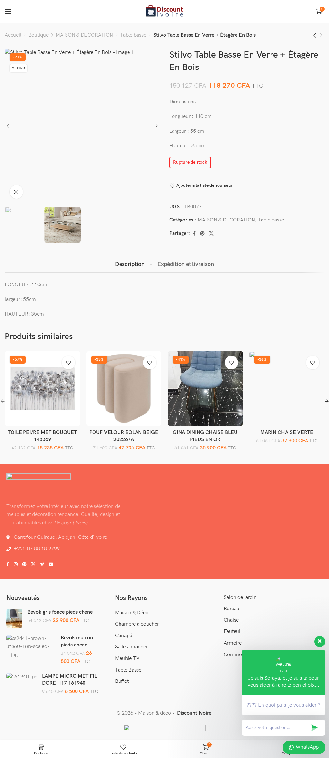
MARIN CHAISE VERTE (286, 432)
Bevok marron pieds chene (77, 641)
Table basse (133, 35)
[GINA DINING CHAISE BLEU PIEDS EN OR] (205, 388)
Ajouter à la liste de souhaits (204, 185)
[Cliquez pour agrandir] (16, 192)
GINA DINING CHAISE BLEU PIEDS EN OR (205, 436)
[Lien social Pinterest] (202, 234)
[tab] (130, 264)
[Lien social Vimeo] (42, 564)
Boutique (38, 35)
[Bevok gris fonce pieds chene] (14, 618)
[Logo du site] (164, 11)
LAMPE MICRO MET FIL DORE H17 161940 (69, 679)
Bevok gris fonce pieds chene (60, 612)
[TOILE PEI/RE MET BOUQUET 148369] (42, 388)
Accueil (13, 35)
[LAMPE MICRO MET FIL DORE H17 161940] (21, 677)
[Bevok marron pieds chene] (31, 646)
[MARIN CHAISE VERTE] (286, 388)
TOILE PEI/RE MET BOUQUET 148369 (42, 436)
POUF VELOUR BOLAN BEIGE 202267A (123, 436)
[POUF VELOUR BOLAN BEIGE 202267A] (123, 388)
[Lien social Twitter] (211, 234)
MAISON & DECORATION (84, 35)
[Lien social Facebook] (194, 234)
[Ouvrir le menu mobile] (8, 11)
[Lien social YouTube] (51, 564)
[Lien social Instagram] (16, 564)
